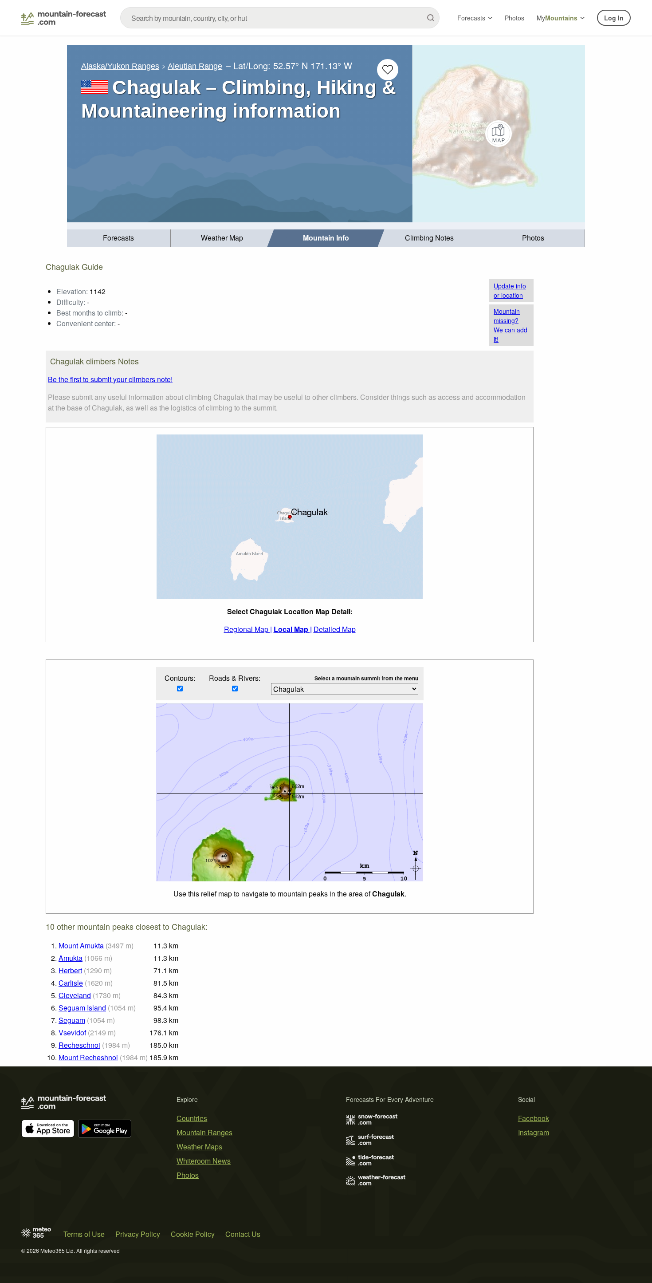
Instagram (533, 1132)
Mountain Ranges (204, 1132)
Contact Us (242, 1234)
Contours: (180, 678)
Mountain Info (326, 238)
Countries (192, 1118)
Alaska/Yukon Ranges (120, 66)
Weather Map (222, 238)
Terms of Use (84, 1234)
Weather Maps (199, 1146)
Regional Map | (248, 629)
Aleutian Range (195, 66)
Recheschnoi (79, 1045)
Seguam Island (82, 1008)
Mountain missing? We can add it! (510, 325)
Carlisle (71, 983)
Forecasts (471, 17)
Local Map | (293, 629)
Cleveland (75, 995)
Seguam (72, 1020)
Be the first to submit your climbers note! (110, 379)
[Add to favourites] (387, 69)
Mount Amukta (81, 945)
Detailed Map (335, 629)
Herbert (70, 970)
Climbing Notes (429, 238)
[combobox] (280, 17)
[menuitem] (119, 238)
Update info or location (510, 290)
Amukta (70, 958)
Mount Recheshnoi (88, 1057)
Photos (514, 17)
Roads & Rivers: (234, 678)
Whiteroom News (204, 1161)
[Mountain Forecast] (63, 18)
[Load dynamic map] (498, 133)
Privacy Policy (137, 1234)
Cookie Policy (193, 1234)
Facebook (533, 1118)
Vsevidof (72, 1032)
